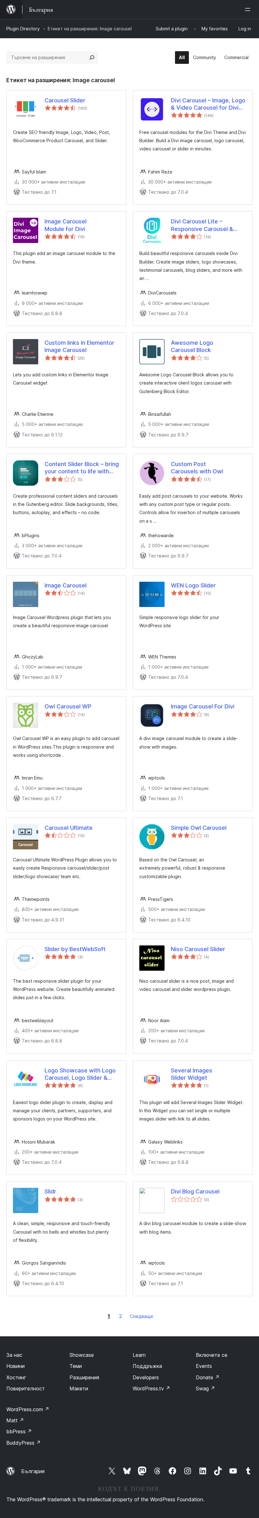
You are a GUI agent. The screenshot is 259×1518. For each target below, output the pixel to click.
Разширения (84, 1377)
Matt (15, 1420)
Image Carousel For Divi (202, 706)
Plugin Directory (23, 28)
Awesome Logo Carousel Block (192, 346)
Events (204, 1366)
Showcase (81, 1355)
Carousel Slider (65, 100)
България (33, 1471)
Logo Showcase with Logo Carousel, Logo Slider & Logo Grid (80, 1074)
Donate (208, 1377)
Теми (75, 1366)
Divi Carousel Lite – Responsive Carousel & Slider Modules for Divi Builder (202, 225)
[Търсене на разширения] (92, 57)
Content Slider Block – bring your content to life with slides (82, 468)
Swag (205, 1388)
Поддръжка (147, 1366)
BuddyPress (23, 1443)
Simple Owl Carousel (198, 827)
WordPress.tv (151, 1388)
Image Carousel (66, 585)
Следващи (141, 1316)
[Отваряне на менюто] (249, 9)
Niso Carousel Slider (198, 949)
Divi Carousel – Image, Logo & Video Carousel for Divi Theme (208, 104)
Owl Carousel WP (68, 706)
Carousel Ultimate (69, 827)
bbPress (19, 1431)
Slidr (50, 1191)
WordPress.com (27, 1409)
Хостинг (16, 1377)
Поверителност (25, 1388)
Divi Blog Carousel (195, 1191)
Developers (146, 1377)
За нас (14, 1355)
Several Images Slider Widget (191, 1074)
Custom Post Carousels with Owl (197, 468)
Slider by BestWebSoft (75, 949)
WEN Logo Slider (193, 585)
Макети (78, 1388)
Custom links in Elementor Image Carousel (79, 346)
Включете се (211, 1355)
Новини (15, 1366)
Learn (139, 1355)
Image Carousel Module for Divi (66, 225)
